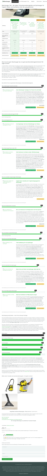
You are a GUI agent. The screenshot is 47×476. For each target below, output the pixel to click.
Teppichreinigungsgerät (6, 326)
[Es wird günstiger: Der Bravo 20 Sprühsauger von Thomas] (8, 124)
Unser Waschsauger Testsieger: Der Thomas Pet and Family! (28, 89)
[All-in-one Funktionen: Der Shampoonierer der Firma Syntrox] (8, 210)
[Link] (6, 1)
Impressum (21, 473)
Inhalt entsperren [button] (5, 418)
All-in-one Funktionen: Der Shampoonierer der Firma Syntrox (28, 209)
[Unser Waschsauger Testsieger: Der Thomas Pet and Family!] (8, 90)
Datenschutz (26, 473)
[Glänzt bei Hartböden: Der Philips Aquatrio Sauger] (8, 295)
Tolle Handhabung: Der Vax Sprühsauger (24, 242)
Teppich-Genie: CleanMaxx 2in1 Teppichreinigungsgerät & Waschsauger (28, 181)
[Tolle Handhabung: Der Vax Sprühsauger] (8, 243)
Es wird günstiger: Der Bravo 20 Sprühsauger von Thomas (28, 124)
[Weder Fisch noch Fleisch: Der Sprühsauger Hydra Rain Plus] (8, 270)
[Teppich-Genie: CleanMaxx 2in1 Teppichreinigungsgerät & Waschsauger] (8, 182)
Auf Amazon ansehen (15, 55)
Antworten (3, 432)
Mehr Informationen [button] (5, 417)
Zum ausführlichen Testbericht (30, 107)
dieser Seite (27, 371)
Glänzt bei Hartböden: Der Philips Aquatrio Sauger (26, 294)
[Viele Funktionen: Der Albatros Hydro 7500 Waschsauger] (8, 152)
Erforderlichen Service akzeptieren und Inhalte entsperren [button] (12, 419)
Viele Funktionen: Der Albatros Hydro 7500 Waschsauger (27, 152)
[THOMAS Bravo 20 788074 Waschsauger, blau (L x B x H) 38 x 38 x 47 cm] (23, 25)
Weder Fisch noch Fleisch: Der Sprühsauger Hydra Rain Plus (28, 269)
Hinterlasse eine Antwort (10, 425)
